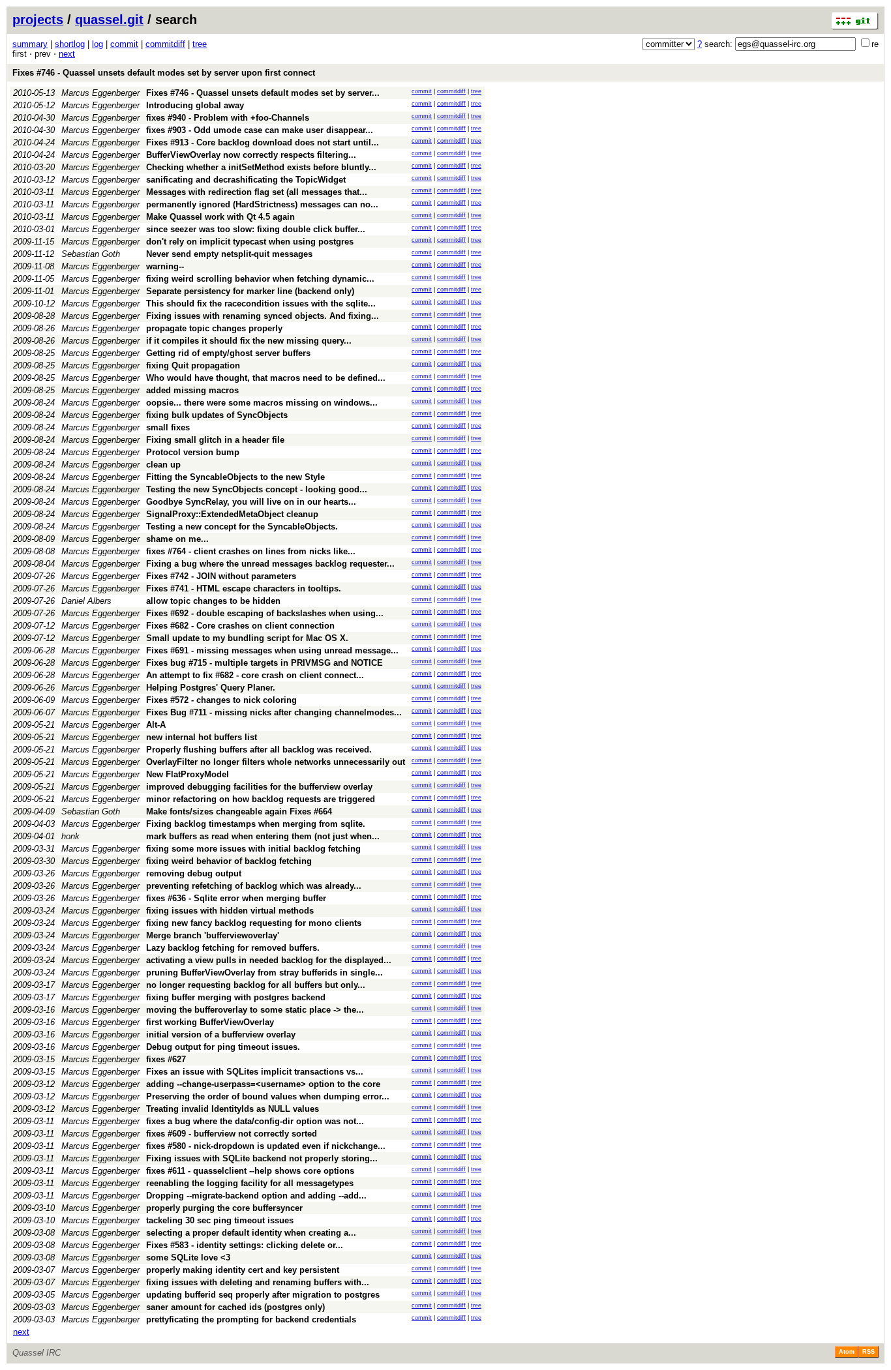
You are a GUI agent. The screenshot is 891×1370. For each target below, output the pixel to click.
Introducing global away (195, 105)
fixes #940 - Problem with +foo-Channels (227, 118)
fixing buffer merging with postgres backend (235, 997)
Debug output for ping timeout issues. (223, 1047)
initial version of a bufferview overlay (220, 1034)
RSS (868, 1351)
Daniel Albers (86, 601)
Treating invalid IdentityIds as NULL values (232, 1109)
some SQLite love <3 (188, 1257)
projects (37, 19)
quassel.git (109, 19)
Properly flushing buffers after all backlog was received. (259, 749)
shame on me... (177, 539)
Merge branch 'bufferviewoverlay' (212, 935)
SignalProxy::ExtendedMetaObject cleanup (232, 514)
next (67, 54)
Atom (846, 1351)
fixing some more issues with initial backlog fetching (253, 849)
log (97, 44)
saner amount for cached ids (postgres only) (235, 1307)
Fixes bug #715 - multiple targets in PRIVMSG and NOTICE (264, 663)
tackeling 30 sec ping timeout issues (220, 1220)
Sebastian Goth (90, 254)
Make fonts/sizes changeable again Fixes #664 (239, 811)
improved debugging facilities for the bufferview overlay (259, 787)
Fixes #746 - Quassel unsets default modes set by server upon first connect (163, 73)
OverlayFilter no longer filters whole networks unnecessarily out (275, 762)
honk (70, 836)
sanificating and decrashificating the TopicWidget (246, 180)
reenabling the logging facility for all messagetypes (250, 1183)
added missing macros (192, 390)
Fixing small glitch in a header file (215, 440)
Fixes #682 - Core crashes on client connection (240, 626)
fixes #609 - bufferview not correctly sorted (231, 1134)
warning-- (165, 266)
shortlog (70, 44)
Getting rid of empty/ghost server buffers (228, 353)
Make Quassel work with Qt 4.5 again (220, 217)
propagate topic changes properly (214, 328)
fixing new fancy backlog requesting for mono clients (253, 923)
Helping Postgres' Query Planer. (210, 687)
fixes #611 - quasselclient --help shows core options (250, 1171)
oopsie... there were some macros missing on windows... (262, 403)
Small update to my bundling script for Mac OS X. (247, 638)
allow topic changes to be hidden (213, 601)
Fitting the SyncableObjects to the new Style (235, 477)
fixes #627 (166, 1059)
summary (30, 44)
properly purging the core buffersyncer (224, 1208)
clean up (163, 464)
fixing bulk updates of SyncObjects (217, 415)
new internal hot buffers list (201, 737)
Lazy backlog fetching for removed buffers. (233, 948)
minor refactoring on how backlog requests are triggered (260, 799)
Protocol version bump (192, 452)
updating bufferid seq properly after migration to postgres (263, 1295)
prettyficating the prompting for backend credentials (251, 1319)
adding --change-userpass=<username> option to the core (263, 1084)
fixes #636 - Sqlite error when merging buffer (236, 898)
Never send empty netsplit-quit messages (229, 254)
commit (124, 44)
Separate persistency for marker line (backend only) (250, 291)
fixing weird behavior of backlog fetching (229, 861)
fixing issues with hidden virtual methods (230, 911)
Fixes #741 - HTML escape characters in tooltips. (243, 588)
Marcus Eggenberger (100, 93)
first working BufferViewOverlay (210, 1022)
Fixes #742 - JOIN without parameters (221, 576)
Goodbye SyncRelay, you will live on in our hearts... (251, 502)
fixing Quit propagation (193, 365)
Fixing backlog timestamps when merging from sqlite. (255, 824)
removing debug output (193, 873)
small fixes (168, 427)
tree (199, 44)
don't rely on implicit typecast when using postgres (250, 241)
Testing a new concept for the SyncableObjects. (242, 526)
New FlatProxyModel (187, 774)
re (875, 44)
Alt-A (156, 725)
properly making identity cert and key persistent (242, 1270)
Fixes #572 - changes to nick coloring (221, 700)
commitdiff (165, 44)
